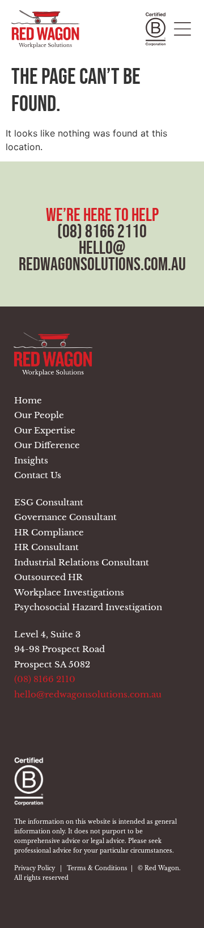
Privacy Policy (34, 868)
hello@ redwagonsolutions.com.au (102, 255)
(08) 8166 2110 (102, 231)
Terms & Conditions (97, 868)
